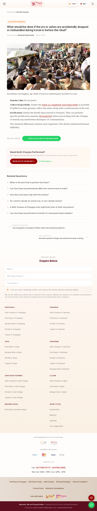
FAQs (14, 12)
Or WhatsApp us (45, 161)
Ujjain (53, 375)
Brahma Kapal (11, 404)
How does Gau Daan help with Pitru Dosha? (29, 195)
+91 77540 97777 (43, 468)
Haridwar (54, 341)
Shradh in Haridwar (57, 358)
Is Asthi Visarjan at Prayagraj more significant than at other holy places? (42, 207)
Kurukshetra (54, 409)
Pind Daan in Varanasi (58, 318)
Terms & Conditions (79, 482)
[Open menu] (4, 4)
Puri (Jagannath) (56, 426)
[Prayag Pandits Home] (37, 4)
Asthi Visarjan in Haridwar (60, 347)
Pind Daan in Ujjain (57, 386)
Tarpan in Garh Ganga (14, 397)
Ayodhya (53, 421)
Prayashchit (45, 116)
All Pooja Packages (63, 482)
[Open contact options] (91, 505)
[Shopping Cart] (91, 498)
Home (9, 12)
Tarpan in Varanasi (57, 329)
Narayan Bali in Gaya (13, 352)
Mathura (53, 415)
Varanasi (54, 307)
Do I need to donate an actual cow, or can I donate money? (36, 201)
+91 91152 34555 (58, 468)
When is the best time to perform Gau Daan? (29, 182)
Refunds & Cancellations (55, 488)
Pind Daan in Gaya (12, 347)
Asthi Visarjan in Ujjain (58, 381)
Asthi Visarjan (49, 482)
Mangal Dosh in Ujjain (58, 392)
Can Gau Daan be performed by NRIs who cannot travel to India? (38, 188)
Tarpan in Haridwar (57, 363)
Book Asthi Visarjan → (24, 161)
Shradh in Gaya (11, 358)
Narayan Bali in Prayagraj (15, 324)
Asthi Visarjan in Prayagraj (15, 312)
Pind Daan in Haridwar (58, 352)
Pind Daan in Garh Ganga (15, 386)
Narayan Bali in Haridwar (59, 369)
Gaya (7, 341)
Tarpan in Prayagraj (12, 335)
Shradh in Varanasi (57, 324)
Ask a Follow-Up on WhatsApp (43, 138)
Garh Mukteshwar (13, 375)
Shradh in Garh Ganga (14, 392)
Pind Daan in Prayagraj (14, 318)
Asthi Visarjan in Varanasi (60, 312)
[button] (92, 4)
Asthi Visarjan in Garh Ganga (16, 381)
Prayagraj (10, 307)
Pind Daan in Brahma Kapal (15, 409)
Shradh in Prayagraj (12, 329)
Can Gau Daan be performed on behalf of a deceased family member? (41, 213)
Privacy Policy (38, 488)
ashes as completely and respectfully (60, 104)
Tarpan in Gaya (11, 363)
